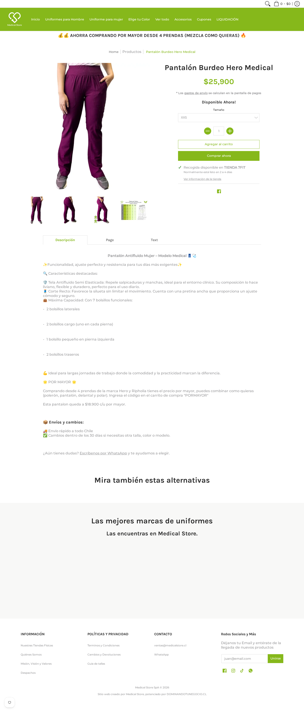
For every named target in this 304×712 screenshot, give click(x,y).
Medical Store (135, 694)
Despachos (28, 672)
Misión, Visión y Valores (36, 663)
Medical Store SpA (147, 687)
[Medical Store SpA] (14, 19)
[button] (282, 4)
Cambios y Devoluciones (104, 654)
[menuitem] (268, 4)
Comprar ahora (219, 156)
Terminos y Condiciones (103, 645)
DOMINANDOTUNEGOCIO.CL (187, 694)
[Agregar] (229, 131)
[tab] (65, 240)
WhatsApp (161, 654)
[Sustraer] (207, 131)
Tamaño (218, 109)
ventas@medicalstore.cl (170, 645)
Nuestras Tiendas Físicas (37, 645)
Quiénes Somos (31, 654)
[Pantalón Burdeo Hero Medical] (37, 210)
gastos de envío (196, 93)
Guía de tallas (96, 663)
